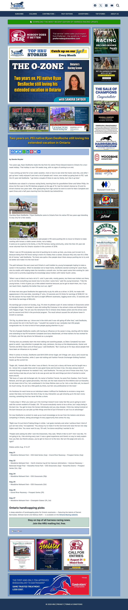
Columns (33, 14)
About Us (115, 14)
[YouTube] (112, 5)
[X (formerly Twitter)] (100, 5)
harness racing (55, 520)
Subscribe (19, 14)
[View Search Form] (117, 5)
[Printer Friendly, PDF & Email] (49, 531)
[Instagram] (106, 5)
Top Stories (100, 14)
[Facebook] (95, 5)
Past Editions (67, 14)
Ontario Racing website (68, 515)
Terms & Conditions (73, 604)
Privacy (60, 604)
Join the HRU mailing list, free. (49, 523)
